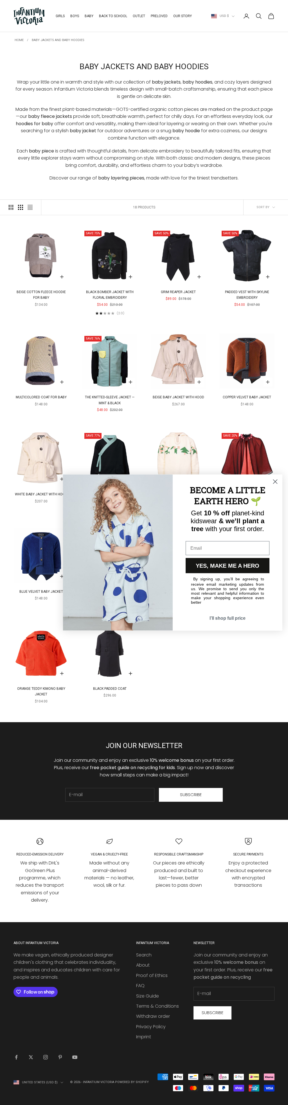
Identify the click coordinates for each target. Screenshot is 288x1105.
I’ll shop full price (228, 618)
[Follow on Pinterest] (60, 1057)
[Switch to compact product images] (30, 207)
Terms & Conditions (157, 1006)
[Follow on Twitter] (31, 1057)
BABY (89, 16)
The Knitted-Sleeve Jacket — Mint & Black (109, 400)
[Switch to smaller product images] (20, 207)
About (143, 965)
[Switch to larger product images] (11, 207)
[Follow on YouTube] (75, 1057)
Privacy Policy (151, 1026)
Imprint (143, 1037)
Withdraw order (153, 1016)
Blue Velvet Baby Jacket (41, 592)
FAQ (140, 985)
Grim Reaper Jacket (178, 292)
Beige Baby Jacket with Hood (178, 397)
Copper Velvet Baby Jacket (247, 397)
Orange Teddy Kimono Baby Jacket (41, 691)
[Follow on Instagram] (45, 1057)
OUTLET (139, 16)
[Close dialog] (275, 482)
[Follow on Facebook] (16, 1057)
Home (19, 40)
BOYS (74, 16)
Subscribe (191, 795)
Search (144, 955)
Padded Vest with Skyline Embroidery (247, 295)
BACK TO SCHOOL (113, 16)
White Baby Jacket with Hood (41, 494)
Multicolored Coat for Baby (41, 397)
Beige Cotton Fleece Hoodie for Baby (41, 295)
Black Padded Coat (110, 689)
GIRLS (60, 16)
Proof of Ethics (152, 975)
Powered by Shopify (132, 1082)
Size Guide (147, 996)
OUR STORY (182, 16)
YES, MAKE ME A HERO (227, 566)
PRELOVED (159, 16)
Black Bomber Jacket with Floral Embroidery (110, 295)
